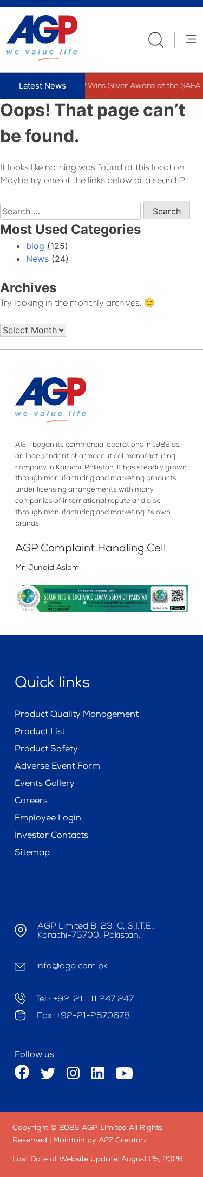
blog (35, 245)
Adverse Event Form (57, 767)
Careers (31, 801)
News (37, 258)
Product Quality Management (77, 715)
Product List (40, 732)
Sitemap (32, 853)
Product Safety (46, 749)
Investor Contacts (51, 836)
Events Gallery (45, 784)
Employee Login (48, 819)
